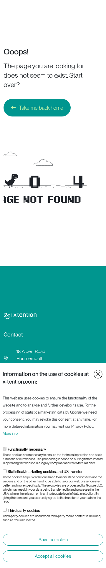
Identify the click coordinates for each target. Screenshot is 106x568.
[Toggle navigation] (99, 9)
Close (98, 374)
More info (10, 433)
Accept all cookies (53, 556)
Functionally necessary (27, 449)
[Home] (26, 9)
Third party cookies (24, 510)
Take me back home (41, 108)
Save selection (53, 539)
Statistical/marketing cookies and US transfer (45, 471)
